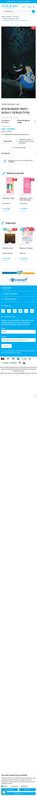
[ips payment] (29, 359)
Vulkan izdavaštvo (6, 16)
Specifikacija (5, 153)
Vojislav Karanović (7, 253)
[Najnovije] (5, 229)
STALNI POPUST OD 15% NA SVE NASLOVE (19, 1)
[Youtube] (20, 311)
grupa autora (6, 203)
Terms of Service (12, 352)
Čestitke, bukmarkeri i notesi (11, 18)
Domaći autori (6, 244)
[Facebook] (3, 311)
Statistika (14, 786)
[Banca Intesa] (9, 363)
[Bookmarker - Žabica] (10, 185)
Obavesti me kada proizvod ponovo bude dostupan (26, 141)
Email (3, 328)
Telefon (3, 337)
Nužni (6, 786)
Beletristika (23, 244)
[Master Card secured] (20, 363)
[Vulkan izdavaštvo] (9, 7)
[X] (9, 311)
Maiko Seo (22, 253)
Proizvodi (15, 16)
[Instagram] (15, 311)
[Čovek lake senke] (10, 235)
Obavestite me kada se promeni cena (17, 134)
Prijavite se (6, 346)
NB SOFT (22, 373)
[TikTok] (26, 311)
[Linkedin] (32, 311)
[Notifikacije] (4, 792)
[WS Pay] (23, 359)
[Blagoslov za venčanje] (27, 235)
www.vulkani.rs (8, 373)
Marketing (24, 786)
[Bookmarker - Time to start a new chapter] (27, 185)
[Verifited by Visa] (24, 363)
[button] (30, 7)
